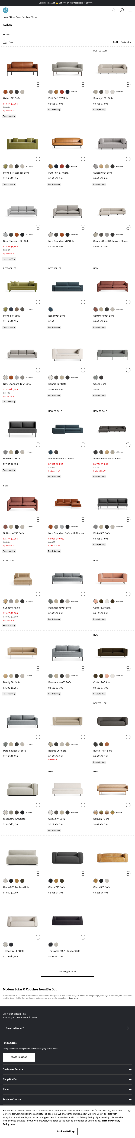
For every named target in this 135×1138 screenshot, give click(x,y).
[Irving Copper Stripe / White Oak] (95, 812)
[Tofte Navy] (11, 944)
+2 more (119, 812)
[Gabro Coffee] (11, 92)
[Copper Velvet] (107, 744)
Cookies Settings (66, 1131)
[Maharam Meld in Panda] (67, 166)
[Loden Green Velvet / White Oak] (112, 812)
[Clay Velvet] (95, 601)
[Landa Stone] (67, 744)
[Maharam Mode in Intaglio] (5, 234)
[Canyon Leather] (56, 92)
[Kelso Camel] (11, 166)
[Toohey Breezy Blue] (95, 377)
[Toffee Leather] (5, 92)
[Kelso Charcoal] (16, 92)
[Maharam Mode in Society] (67, 92)
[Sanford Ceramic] (50, 601)
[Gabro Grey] (5, 452)
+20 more (74, 377)
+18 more (119, 166)
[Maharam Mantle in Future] (5, 944)
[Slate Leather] (16, 812)
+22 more (29, 676)
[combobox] (122, 42)
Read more (73, 998)
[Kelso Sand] (22, 92)
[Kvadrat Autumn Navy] (11, 309)
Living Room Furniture (20, 17)
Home (5, 17)
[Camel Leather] (16, 881)
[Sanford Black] (101, 92)
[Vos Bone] (107, 92)
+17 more (29, 166)
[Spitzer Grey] (22, 377)
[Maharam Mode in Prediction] (50, 92)
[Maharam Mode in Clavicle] (50, 234)
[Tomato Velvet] (62, 92)
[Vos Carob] (112, 601)
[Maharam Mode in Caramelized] (95, 309)
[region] (67, 1122)
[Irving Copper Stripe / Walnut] (107, 812)
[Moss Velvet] (101, 601)
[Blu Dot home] (5, 10)
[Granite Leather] (11, 234)
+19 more (119, 92)
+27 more (29, 234)
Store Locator (19, 1057)
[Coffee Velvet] (101, 744)
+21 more (74, 744)
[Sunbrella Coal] (101, 377)
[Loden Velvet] (5, 166)
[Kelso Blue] (50, 309)
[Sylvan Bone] (112, 92)
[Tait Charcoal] (11, 812)
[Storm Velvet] (56, 452)
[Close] (129, 1111)
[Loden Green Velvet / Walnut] (101, 812)
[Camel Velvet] (101, 166)
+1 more (74, 92)
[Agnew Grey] (95, 166)
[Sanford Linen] (95, 92)
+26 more (74, 235)
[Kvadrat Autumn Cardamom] (16, 309)
